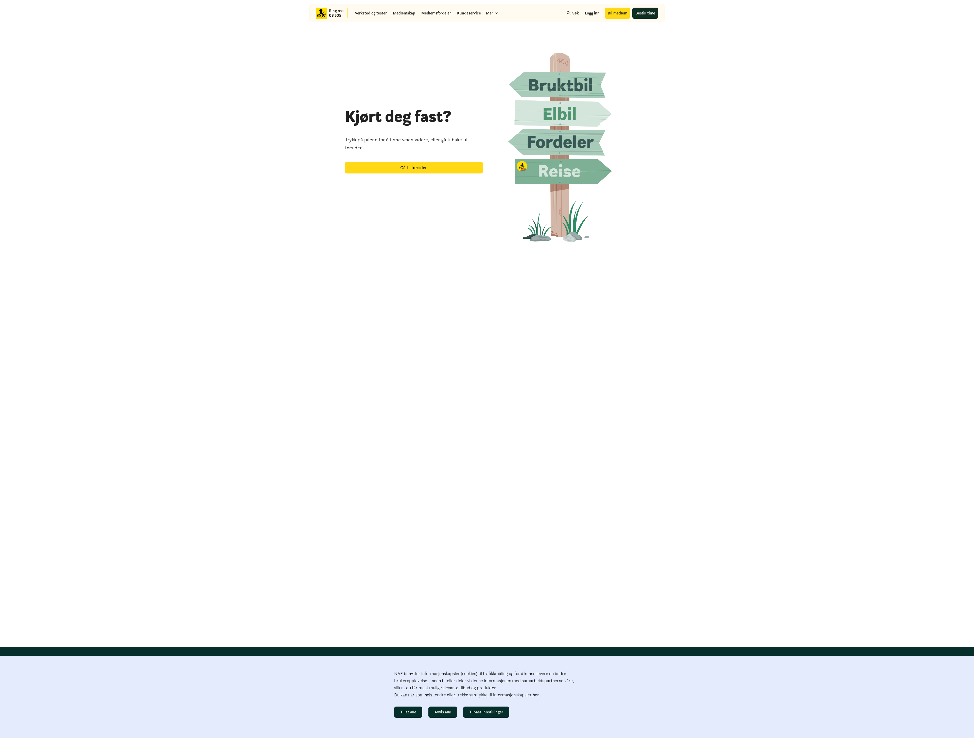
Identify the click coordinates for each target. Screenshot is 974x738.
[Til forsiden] (321, 13)
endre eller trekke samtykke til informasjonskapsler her (487, 695)
